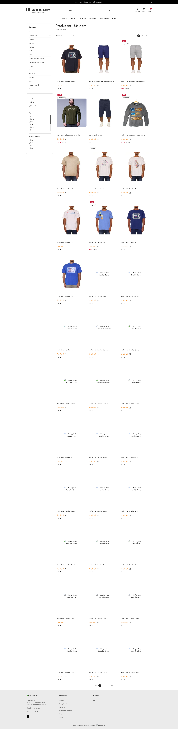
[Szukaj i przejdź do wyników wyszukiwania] (109, 10)
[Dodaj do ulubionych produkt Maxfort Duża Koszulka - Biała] (116, 148)
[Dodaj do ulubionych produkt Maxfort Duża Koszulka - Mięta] (84, 632)
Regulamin (62, 707)
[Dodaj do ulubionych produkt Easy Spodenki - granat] (116, 95)
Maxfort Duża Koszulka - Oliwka (98, 672)
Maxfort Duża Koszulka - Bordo (97, 296)
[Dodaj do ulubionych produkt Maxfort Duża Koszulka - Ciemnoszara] (116, 309)
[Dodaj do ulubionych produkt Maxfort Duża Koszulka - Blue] (116, 202)
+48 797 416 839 (32, 711)
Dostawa (61, 701)
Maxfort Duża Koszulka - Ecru (65, 457)
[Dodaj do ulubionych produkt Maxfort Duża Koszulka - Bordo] (116, 256)
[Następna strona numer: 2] (150, 35)
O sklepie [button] (95, 695)
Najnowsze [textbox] (59, 36)
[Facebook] (28, 716)
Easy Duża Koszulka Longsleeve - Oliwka (68, 135)
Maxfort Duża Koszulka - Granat (66, 81)
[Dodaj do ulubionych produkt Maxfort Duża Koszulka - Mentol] (148, 578)
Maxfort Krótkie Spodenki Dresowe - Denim (101, 81)
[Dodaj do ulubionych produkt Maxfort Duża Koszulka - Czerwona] (116, 363)
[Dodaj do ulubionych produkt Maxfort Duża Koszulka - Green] (116, 524)
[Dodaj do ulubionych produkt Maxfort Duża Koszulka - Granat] (84, 41)
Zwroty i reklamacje (65, 704)
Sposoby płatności (64, 714)
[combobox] (65, 35)
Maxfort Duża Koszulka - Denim (130, 404)
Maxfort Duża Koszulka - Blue (97, 242)
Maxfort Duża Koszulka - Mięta (65, 672)
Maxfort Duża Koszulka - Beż (65, 189)
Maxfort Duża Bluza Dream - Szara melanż (133, 135)
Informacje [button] (63, 695)
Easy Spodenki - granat (95, 135)
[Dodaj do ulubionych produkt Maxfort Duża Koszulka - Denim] (148, 363)
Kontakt (61, 717)
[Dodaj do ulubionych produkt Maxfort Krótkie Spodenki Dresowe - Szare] (148, 41)
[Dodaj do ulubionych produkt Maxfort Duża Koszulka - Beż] (84, 148)
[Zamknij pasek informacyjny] (151, 2)
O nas (93, 701)
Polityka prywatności (65, 711)
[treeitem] (40, 32)
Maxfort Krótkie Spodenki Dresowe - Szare (133, 81)
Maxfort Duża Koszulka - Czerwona (99, 404)
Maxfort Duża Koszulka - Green (97, 565)
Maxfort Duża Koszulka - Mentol (130, 619)
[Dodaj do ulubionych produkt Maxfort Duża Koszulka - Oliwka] (116, 632)
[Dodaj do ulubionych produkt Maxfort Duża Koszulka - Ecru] (84, 417)
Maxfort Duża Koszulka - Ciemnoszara (99, 350)
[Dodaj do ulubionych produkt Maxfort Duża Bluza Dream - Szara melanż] (148, 95)
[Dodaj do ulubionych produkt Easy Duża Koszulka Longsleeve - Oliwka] (84, 95)
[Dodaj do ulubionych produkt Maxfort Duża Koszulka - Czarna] (148, 309)
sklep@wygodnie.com (33, 708)
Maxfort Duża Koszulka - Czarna (130, 350)
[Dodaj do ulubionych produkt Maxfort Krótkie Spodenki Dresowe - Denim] (116, 41)
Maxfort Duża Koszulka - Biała (97, 189)
